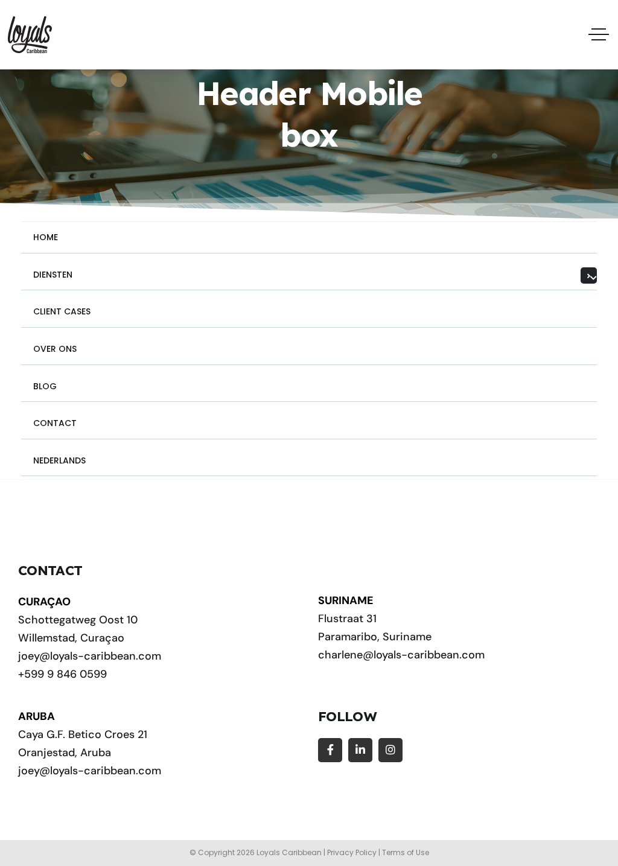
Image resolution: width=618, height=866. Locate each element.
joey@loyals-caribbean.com (89, 656)
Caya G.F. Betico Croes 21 (82, 734)
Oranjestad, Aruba (64, 752)
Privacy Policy (352, 852)
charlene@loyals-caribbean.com (401, 655)
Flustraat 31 (347, 618)
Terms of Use (405, 852)
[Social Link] (330, 750)
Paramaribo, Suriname (375, 636)
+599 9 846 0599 (62, 674)
